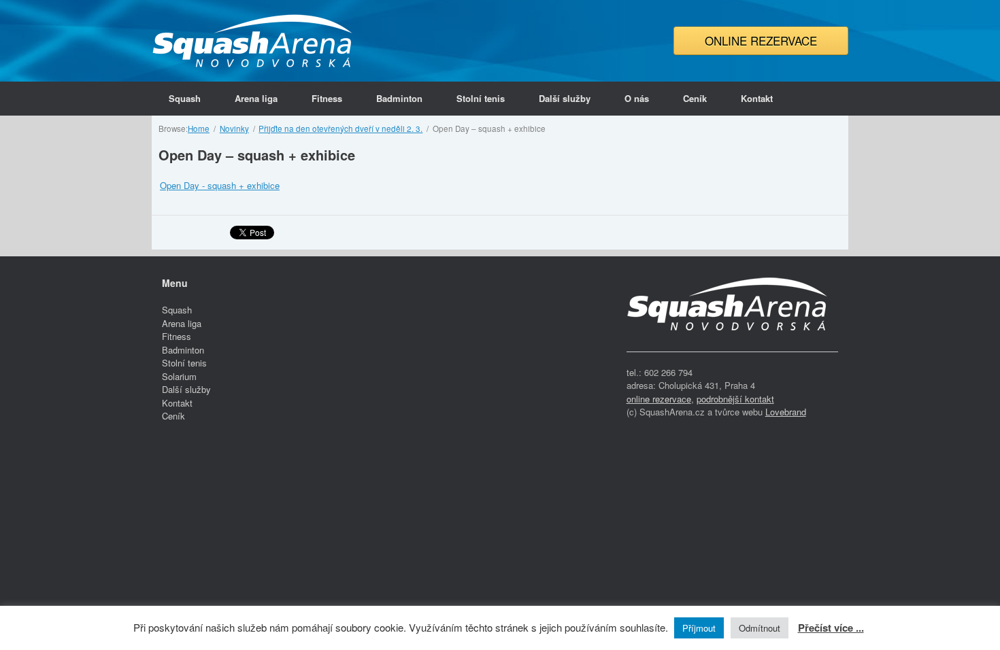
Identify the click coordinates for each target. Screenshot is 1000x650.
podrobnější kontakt (735, 398)
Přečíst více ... (831, 627)
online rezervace (659, 398)
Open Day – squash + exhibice (257, 155)
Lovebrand (785, 411)
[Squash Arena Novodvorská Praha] (254, 41)
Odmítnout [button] (759, 627)
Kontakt (757, 98)
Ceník (695, 98)
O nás (636, 98)
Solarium (179, 376)
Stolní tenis (480, 98)
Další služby (564, 98)
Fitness (327, 98)
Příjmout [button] (699, 627)
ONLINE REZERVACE (761, 40)
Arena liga (256, 98)
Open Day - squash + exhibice (220, 185)
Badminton (399, 98)
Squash (185, 98)
